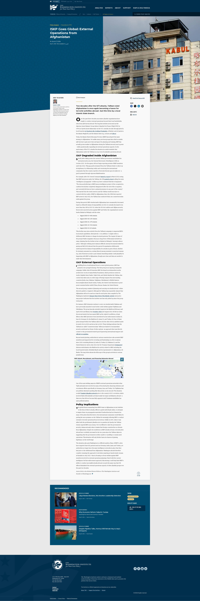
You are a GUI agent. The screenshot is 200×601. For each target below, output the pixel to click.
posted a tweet (109, 179)
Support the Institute (94, 590)
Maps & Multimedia (141, 8)
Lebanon (89, 14)
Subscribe (55, 590)
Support (127, 8)
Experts (109, 8)
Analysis (99, 8)
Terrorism (130, 499)
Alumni (103, 590)
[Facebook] (131, 106)
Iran (84, 14)
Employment (53, 598)
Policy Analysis (54, 25)
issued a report (105, 176)
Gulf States (96, 14)
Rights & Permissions (72, 598)
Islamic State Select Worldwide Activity (102, 296)
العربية (66, 44)
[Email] (142, 106)
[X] (135, 106)
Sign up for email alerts (135, 508)
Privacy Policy (61, 598)
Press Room (55, 589)
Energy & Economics (72, 14)
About (118, 8)
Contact (54, 587)
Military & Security (60, 14)
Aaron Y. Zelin (56, 41)
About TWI (84, 590)
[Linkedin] (139, 106)
